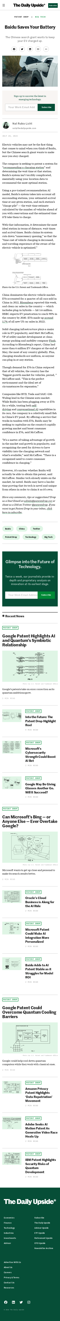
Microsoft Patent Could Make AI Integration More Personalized (37, 935)
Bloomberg (26, 302)
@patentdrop (40, 504)
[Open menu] (5, 5)
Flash (52, 340)
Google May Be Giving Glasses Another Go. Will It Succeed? (40, 788)
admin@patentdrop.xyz (38, 500)
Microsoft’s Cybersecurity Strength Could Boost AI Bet (40, 754)
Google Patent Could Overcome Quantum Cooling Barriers (29, 1012)
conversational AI (27, 409)
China (22, 528)
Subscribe (46, 107)
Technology (30, 537)
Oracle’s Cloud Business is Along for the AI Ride (39, 902)
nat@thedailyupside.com (24, 128)
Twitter (36, 528)
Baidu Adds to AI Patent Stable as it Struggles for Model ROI (39, 971)
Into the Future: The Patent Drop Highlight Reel (40, 721)
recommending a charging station (23, 167)
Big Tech (40, 17)
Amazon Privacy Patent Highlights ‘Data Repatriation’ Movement (38, 1094)
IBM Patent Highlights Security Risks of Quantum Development (40, 1165)
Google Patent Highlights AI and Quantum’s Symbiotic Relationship (28, 640)
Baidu (8, 528)
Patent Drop (21, 17)
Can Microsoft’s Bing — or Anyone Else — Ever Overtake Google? (29, 821)
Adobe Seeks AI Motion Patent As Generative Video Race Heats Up (41, 1130)
